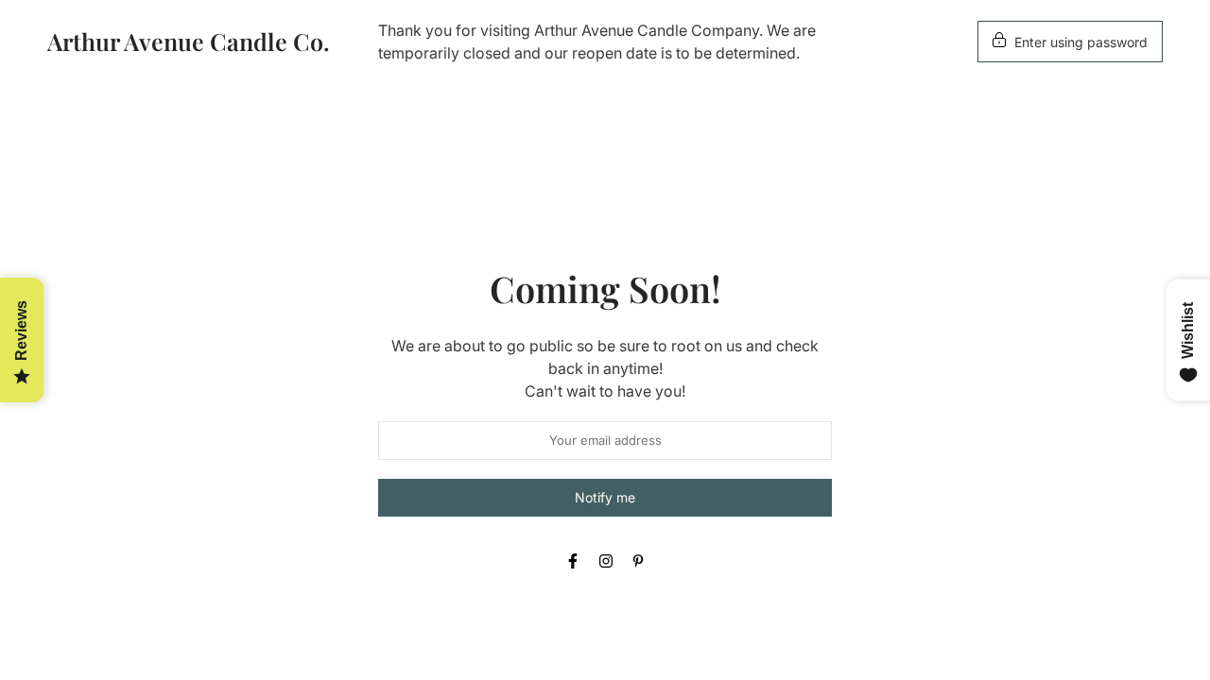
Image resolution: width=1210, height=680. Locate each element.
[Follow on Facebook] (572, 561)
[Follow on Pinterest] (638, 561)
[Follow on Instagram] (606, 561)
